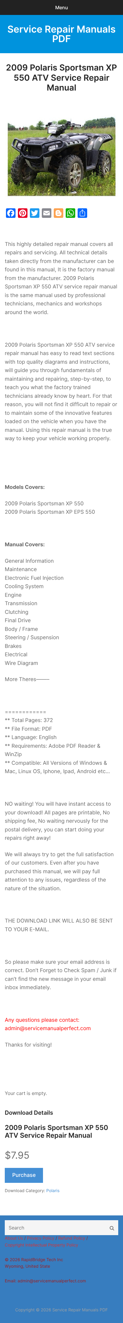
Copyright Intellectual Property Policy (41, 1245)
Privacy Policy (40, 1238)
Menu (61, 7)
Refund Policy (71, 1238)
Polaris (52, 1190)
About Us (14, 1238)
